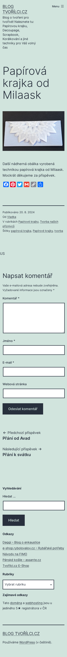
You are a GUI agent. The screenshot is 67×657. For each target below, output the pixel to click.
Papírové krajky (28, 221)
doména (16, 603)
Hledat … (9, 496)
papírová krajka (21, 230)
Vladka (11, 216)
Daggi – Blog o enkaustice (21, 542)
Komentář (11, 298)
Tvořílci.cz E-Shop (16, 565)
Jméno (9, 341)
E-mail (8, 362)
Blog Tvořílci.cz (21, 633)
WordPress (27, 642)
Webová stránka (15, 384)
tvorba (58, 230)
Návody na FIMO (15, 554)
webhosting (34, 603)
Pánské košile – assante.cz (22, 560)
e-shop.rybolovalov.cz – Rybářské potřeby (33, 548)
